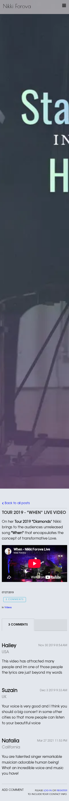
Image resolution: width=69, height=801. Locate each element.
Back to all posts (17, 503)
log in (48, 790)
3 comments (15, 599)
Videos (8, 607)
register (62, 790)
